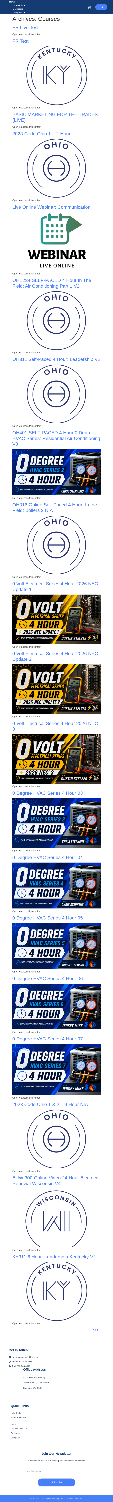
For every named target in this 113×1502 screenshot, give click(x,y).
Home (12, 2)
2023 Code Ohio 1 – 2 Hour (41, 133)
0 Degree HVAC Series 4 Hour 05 (47, 918)
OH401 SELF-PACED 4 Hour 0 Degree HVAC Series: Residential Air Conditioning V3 (56, 438)
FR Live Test (25, 27)
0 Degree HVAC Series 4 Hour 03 (47, 793)
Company (17, 12)
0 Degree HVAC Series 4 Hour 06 (47, 978)
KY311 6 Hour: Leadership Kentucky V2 (54, 1256)
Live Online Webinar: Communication (51, 207)
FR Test (20, 41)
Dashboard (16, 1433)
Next (97, 1330)
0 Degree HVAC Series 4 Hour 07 (47, 1038)
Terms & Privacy (18, 1417)
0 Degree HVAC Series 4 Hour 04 (47, 857)
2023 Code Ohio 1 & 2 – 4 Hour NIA (50, 1104)
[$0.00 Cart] (89, 7)
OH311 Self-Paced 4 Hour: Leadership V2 (56, 359)
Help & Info (16, 1413)
